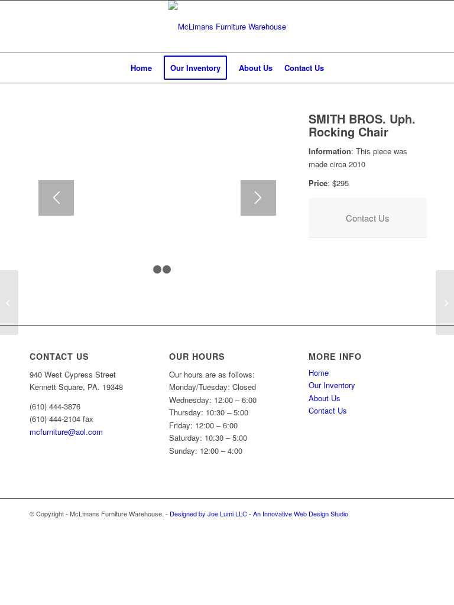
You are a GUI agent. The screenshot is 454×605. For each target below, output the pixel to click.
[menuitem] (141, 68)
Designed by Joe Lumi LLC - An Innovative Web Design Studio (259, 513)
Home (319, 372)
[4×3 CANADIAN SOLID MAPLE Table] (9, 302)
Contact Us (328, 410)
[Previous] (56, 198)
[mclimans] (227, 27)
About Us (324, 398)
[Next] (258, 198)
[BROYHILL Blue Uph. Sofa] (445, 302)
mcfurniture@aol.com (66, 431)
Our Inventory (332, 385)
